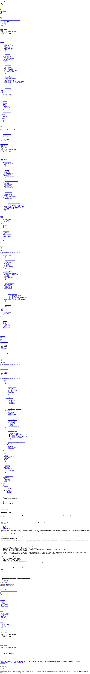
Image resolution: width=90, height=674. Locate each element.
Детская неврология (9, 58)
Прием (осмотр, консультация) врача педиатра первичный (16, 572)
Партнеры (5, 104)
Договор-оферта (3, 656)
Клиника (2, 99)
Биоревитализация (9, 66)
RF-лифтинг (8, 65)
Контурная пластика (9, 69)
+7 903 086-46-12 (4, 25)
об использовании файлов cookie (17, 662)
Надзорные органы (7, 109)
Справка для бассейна (12, 200)
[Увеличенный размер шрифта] (1, 4)
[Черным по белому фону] (0, 7)
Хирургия (7, 54)
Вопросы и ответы (7, 112)
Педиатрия (7, 57)
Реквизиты (5, 108)
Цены (1, 92)
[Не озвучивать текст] (1, 17)
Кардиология (8, 46)
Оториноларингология (10, 48)
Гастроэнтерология (9, 45)
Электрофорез (8, 88)
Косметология (6, 63)
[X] (6, 585)
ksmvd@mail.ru (3, 29)
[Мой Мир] (4, 585)
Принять (2, 663)
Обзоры (2, 619)
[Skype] (11, 585)
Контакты (2, 118)
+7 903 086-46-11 (3, 24)
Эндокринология (9, 55)
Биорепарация (8, 67)
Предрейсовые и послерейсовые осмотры (14, 82)
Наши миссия (6, 102)
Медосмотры (6, 79)
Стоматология (8, 50)
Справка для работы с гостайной (15, 205)
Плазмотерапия (8, 76)
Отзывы (4, 105)
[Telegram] (13, 585)
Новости (2, 90)
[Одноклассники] (3, 585)
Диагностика (6, 60)
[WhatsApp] (10, 585)
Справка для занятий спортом (14, 203)
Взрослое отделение (7, 44)
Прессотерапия (8, 77)
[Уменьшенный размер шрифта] (1, 2)
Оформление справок (9, 80)
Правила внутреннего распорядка (7, 655)
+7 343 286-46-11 (3, 23)
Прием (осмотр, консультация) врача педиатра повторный (16, 578)
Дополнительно (6, 528)
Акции (1, 91)
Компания (2, 594)
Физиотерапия (6, 84)
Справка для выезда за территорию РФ (16, 201)
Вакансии (5, 110)
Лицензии (5, 103)
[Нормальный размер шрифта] (1, 3)
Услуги (2, 42)
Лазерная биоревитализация (11, 70)
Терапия (7, 51)
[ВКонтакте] (3, 120)
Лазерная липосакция (9, 71)
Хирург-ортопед (8, 59)
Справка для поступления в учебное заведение (17, 204)
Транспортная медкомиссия (11, 83)
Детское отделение (7, 56)
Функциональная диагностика (11, 62)
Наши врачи (7, 107)
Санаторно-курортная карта (13, 199)
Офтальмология (8, 49)
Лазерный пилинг (9, 72)
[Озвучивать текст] (1, 16)
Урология (7, 52)
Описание (5, 526)
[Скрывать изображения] (1, 13)
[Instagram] (3, 121)
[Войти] (1, 126)
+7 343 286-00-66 (5, 21)
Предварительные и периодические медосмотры (15, 81)
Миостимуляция (8, 73)
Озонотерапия (8, 87)
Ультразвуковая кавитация (10, 78)
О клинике (5, 101)
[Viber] (8, 585)
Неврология (7, 47)
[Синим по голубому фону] (0, 10)
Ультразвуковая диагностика (11, 61)
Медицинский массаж (10, 85)
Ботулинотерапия (9, 68)
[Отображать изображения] (1, 12)
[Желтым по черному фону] (0, 8)
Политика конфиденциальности (7, 654)
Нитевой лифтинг (9, 74)
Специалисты (6, 106)
